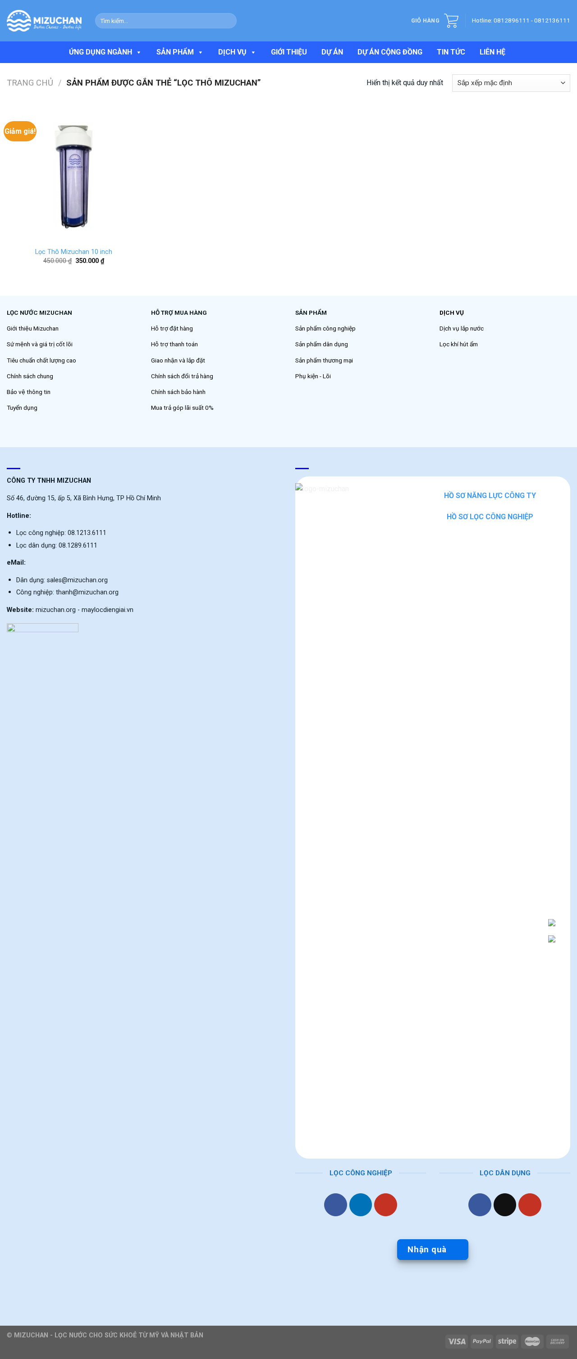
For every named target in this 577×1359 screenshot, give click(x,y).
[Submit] (227, 20)
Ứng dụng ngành (100, 52)
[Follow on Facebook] (335, 1204)
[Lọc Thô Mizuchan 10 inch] (74, 175)
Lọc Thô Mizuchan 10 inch (73, 252)
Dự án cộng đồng (389, 52)
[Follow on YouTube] (385, 1204)
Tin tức (451, 52)
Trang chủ (30, 82)
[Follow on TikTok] (505, 1204)
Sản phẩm (175, 52)
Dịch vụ (232, 52)
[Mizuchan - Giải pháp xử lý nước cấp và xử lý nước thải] (44, 21)
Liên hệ (492, 52)
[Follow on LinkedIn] (360, 1204)
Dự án (332, 52)
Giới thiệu (289, 52)
